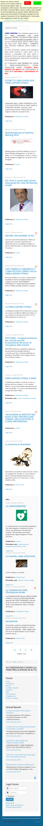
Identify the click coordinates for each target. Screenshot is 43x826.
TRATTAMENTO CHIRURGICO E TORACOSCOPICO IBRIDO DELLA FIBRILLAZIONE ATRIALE (20, 271)
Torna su (38, 821)
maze (20, 398)
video (32, 580)
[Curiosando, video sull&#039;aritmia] (21, 563)
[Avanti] (26, 650)
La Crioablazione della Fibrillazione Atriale (16, 591)
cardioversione (24, 544)
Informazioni (10, 684)
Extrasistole (11, 621)
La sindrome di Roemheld (17, 444)
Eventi (18, 164)
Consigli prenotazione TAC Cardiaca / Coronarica (18, 711)
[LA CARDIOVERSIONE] (21, 515)
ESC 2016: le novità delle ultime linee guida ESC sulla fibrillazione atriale (21, 183)
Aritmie (8, 686)
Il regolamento (10, 696)
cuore (27, 580)
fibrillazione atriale (30, 398)
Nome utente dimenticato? (14, 805)
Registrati (9, 803)
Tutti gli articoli (11, 694)
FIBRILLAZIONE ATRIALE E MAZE (20, 378)
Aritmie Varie (20, 485)
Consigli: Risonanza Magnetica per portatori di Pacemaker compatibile (20, 728)
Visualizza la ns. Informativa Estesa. (16, 20)
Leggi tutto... (9, 121)
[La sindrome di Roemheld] (21, 457)
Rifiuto (27, 3)
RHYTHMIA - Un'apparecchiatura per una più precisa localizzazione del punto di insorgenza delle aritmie (21, 341)
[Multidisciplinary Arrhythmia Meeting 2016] (21, 142)
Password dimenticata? (13, 807)
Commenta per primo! (13, 722)
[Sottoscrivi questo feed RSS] (35, 777)
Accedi (9, 799)
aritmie (18, 428)
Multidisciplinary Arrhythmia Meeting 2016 (19, 133)
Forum (8, 682)
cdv (25, 546)
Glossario (9, 690)
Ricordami (11, 796)
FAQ (7, 692)
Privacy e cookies (12, 698)
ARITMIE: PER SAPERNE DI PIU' (19, 235)
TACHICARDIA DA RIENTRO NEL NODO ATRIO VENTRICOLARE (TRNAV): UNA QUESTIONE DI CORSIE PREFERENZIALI (20, 418)
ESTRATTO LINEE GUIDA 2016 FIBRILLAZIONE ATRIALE (19, 81)
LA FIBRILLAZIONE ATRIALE (18, 306)
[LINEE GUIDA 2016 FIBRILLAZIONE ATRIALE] (21, 92)
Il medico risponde (12, 688)
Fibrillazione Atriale (22, 116)
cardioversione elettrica (14, 546)
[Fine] (31, 650)
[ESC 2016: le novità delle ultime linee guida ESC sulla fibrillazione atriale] (21, 200)
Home (14, 662)
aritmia (21, 580)
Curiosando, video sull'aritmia (20, 556)
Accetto (37, 3)
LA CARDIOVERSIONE (16, 506)
